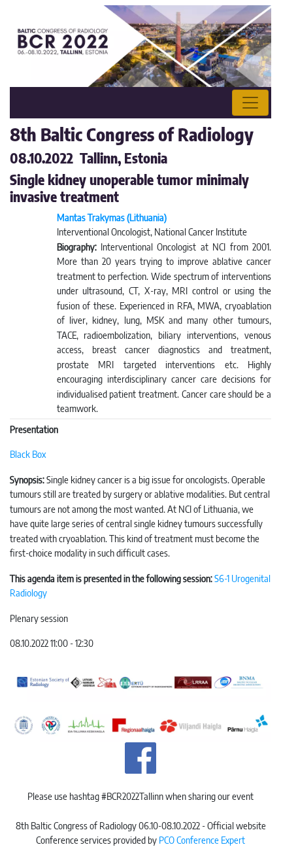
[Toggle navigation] (250, 103)
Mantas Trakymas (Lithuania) (112, 217)
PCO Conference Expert (202, 840)
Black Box (28, 454)
